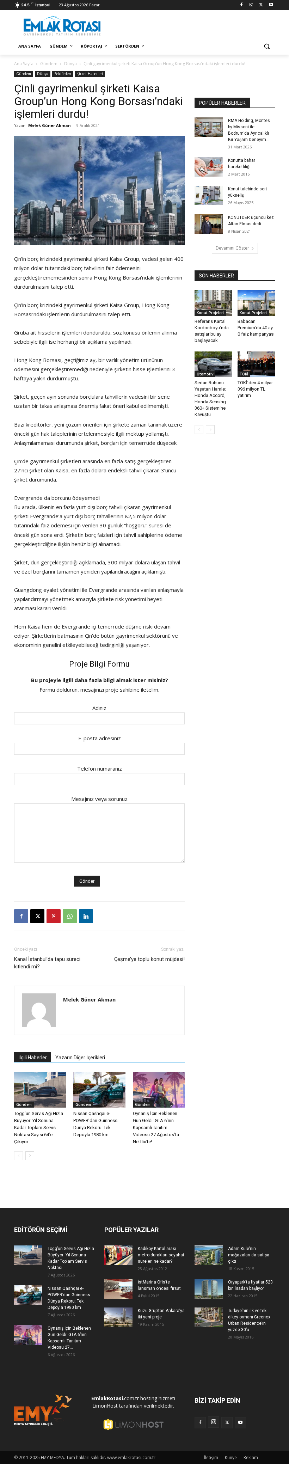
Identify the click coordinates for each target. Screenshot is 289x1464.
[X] (261, 5)
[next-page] (29, 1155)
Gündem (48, 64)
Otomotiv (205, 374)
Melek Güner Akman (49, 125)
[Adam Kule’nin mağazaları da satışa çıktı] (209, 1255)
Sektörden (62, 73)
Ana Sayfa (23, 64)
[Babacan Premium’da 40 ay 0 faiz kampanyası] (256, 303)
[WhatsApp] (70, 916)
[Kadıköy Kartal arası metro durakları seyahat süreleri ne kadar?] (118, 1255)
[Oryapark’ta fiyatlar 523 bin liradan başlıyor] (209, 1288)
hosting (148, 1398)
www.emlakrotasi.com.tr (131, 1457)
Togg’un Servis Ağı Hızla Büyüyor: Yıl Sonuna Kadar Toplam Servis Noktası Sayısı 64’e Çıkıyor (38, 1127)
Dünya (70, 64)
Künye (231, 1457)
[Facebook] (242, 5)
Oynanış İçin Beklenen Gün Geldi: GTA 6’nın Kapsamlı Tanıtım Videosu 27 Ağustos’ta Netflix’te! (156, 1127)
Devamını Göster (232, 248)
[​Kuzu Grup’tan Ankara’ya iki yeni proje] (118, 1317)
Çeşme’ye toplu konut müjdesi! (149, 959)
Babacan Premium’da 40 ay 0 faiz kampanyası (256, 328)
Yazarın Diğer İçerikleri (80, 1057)
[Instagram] (251, 5)
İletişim (211, 1457)
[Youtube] (271, 5)
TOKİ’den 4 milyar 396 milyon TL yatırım (255, 389)
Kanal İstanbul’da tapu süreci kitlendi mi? (47, 963)
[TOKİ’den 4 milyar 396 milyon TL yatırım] (256, 364)
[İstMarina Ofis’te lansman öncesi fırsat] (118, 1288)
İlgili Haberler (32, 1057)
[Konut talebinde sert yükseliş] (209, 195)
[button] (266, 46)
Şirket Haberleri (90, 73)
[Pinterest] (54, 916)
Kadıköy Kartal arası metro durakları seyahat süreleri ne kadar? (161, 1255)
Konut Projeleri (210, 312)
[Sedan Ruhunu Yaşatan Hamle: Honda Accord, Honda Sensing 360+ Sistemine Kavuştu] (213, 364)
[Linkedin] (86, 916)
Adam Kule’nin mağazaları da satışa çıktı (248, 1255)
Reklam (251, 1457)
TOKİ (244, 374)
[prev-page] (18, 1155)
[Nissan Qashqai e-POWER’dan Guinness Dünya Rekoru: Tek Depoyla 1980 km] (99, 1090)
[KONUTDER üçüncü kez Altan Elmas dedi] (209, 224)
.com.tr (115, 1398)
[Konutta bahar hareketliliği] (209, 167)
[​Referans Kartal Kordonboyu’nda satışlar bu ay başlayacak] (213, 303)
